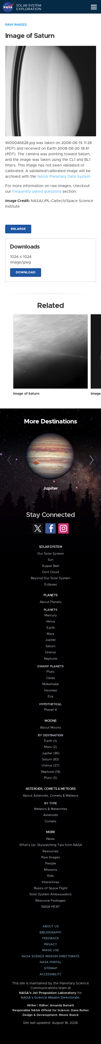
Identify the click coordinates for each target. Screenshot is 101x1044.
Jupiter (50, 488)
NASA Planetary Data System (63, 176)
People (50, 863)
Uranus (50, 652)
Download (25, 272)
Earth (51, 627)
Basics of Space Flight (50, 888)
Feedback (50, 938)
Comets (50, 821)
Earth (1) (50, 741)
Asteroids (50, 815)
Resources (50, 851)
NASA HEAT (50, 906)
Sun (50, 559)
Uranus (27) (50, 765)
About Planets (51, 602)
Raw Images (16, 24)
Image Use (50, 950)
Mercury (50, 615)
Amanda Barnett (62, 1005)
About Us (51, 926)
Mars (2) (50, 747)
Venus (50, 621)
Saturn (50, 646)
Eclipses (50, 584)
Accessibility (50, 974)
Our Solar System (50, 553)
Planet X (50, 710)
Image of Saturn (26, 393)
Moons (50, 720)
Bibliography (50, 932)
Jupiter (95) (50, 753)
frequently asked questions (36, 191)
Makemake (50, 684)
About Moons (50, 727)
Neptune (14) (50, 771)
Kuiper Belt (50, 566)
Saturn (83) (50, 759)
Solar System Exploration (26, 7)
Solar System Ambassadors (50, 894)
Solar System (50, 547)
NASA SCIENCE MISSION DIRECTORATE (50, 956)
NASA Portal (50, 962)
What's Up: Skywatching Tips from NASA (50, 845)
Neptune (50, 658)
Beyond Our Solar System (50, 578)
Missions (50, 869)
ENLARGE (18, 229)
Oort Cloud (50, 572)
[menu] (94, 7)
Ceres (50, 678)
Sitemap (50, 968)
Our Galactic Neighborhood (26, 17)
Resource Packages (50, 900)
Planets (50, 595)
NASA (6, 7)
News (50, 839)
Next (91, 460)
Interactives (50, 882)
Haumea (50, 690)
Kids (50, 876)
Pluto (50, 671)
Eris (50, 696)
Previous (10, 460)
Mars (50, 634)
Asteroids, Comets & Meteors (50, 789)
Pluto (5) (50, 778)
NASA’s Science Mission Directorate (50, 997)
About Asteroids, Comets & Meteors (50, 795)
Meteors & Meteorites (50, 809)
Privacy (50, 944)
